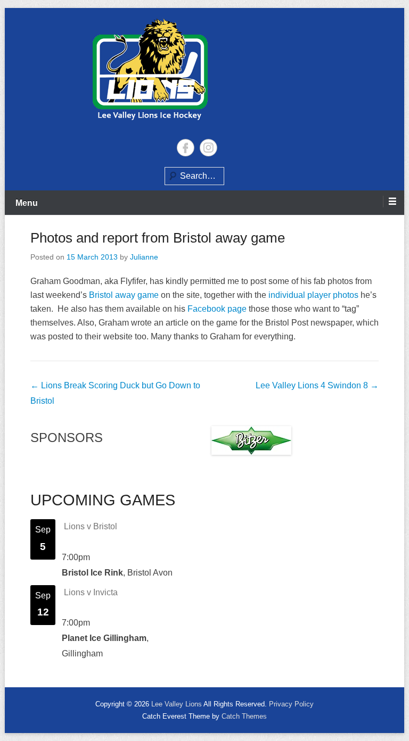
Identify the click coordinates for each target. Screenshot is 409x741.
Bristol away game (124, 294)
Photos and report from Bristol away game (157, 238)
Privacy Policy (291, 704)
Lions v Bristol (90, 526)
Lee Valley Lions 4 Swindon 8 (317, 385)
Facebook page (217, 308)
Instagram (208, 147)
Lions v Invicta (91, 592)
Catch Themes (244, 716)
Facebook (185, 147)
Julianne (144, 257)
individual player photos (313, 294)
